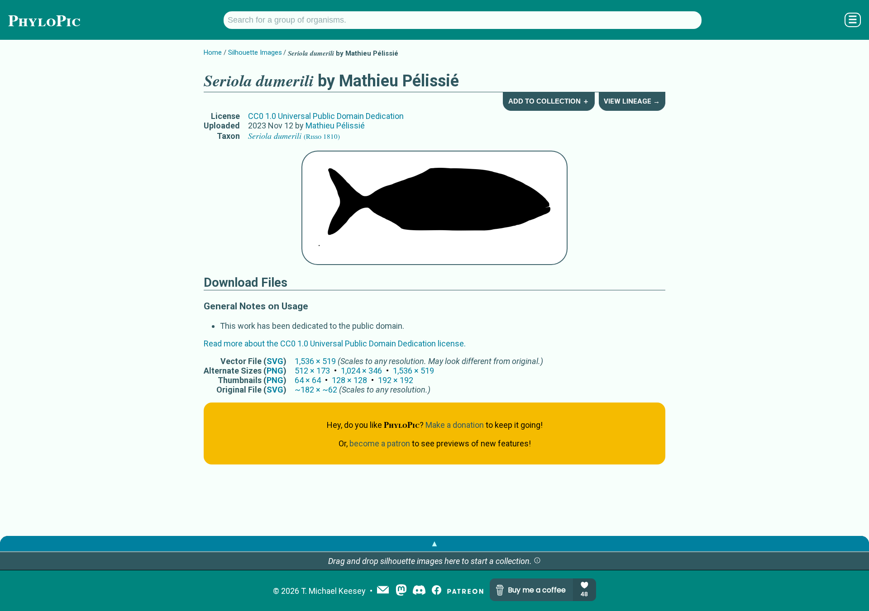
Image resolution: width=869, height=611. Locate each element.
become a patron (379, 443)
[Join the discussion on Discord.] (419, 591)
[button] (537, 561)
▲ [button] (434, 543)
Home (213, 52)
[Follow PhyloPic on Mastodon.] (401, 590)
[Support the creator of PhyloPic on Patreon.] (465, 591)
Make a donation (454, 425)
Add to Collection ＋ (548, 101)
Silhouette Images (255, 52)
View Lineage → (632, 101)
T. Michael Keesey (333, 591)
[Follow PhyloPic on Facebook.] (436, 591)
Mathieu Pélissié (335, 125)
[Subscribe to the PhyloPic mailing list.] (383, 590)
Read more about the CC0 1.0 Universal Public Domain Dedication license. (335, 343)
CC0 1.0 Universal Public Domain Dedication (326, 116)
